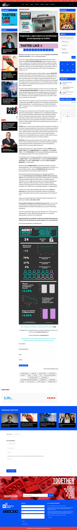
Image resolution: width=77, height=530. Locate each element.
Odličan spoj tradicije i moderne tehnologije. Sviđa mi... (68, 88)
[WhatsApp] (30, 50)
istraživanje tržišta (33, 377)
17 (60, 114)
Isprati (3, 46)
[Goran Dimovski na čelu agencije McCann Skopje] (9, 40)
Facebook (17, 434)
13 (67, 112)
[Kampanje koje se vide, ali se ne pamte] (67, 420)
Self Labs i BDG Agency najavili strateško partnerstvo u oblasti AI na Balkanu (9, 101)
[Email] (33, 50)
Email (20, 354)
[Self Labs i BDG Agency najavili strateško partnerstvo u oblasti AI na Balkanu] (9, 89)
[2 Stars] (49, 398)
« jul (60, 121)
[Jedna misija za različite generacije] (9, 140)
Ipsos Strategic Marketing (49, 375)
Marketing (27, 9)
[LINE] (52, 50)
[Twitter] (67, 64)
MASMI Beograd (43, 379)
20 (67, 114)
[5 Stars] (54, 398)
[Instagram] (67, 70)
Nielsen (22, 381)
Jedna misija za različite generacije (8, 150)
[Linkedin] (38, 50)
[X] (27, 50)
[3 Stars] (51, 398)
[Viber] (36, 50)
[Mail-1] (73, 70)
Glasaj (73, 57)
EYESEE (29, 375)
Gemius (35, 375)
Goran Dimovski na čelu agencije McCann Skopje (9, 51)
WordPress (9, 434)
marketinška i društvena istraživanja (29, 379)
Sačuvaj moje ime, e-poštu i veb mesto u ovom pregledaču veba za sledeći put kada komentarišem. (26, 456)
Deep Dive (23, 375)
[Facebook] (24, 50)
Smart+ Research (41, 381)
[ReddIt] (47, 50)
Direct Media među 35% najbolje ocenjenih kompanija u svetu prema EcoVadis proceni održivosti (9, 126)
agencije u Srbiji (42, 373)
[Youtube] (62, 70)
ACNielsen (34, 373)
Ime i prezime (22, 343)
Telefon (20, 359)
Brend (3, 145)
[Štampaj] (41, 50)
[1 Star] (48, 398)
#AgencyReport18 (25, 373)
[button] (70, 4)
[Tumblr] (49, 50)
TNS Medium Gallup (52, 381)
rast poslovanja (30, 381)
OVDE (54, 327)
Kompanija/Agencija (23, 349)
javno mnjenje (44, 377)
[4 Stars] (53, 398)
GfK (40, 375)
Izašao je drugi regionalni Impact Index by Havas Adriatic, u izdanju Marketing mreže (9, 75)
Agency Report (21, 9)
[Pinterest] (44, 50)
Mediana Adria (52, 379)
